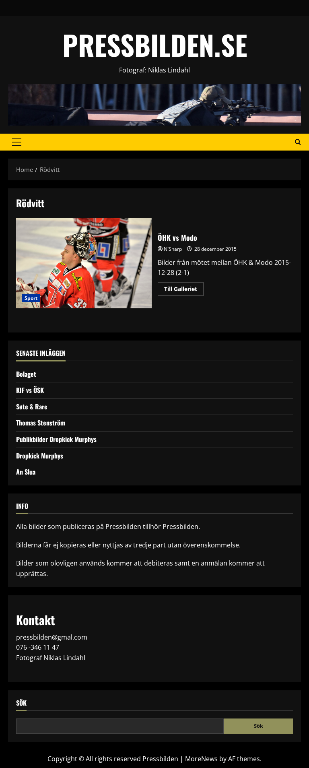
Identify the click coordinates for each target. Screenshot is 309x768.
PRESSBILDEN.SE (154, 44)
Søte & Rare (31, 406)
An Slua (25, 472)
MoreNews (201, 758)
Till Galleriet (184, 290)
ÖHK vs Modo (84, 263)
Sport (31, 298)
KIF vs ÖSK (30, 390)
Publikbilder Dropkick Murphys (56, 439)
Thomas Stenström (40, 422)
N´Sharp (173, 249)
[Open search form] (298, 142)
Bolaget (26, 374)
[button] (16, 142)
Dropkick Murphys (39, 455)
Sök (21, 703)
